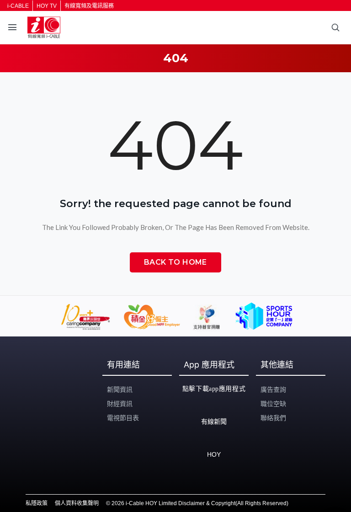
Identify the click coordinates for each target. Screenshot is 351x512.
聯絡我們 (273, 418)
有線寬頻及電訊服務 (89, 6)
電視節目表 (123, 418)
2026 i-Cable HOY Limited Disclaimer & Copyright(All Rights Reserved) (200, 503)
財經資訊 (120, 404)
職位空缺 (273, 404)
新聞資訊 (120, 389)
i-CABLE (18, 6)
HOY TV (47, 6)
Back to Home (175, 262)
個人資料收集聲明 (77, 503)
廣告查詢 (273, 389)
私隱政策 (37, 503)
